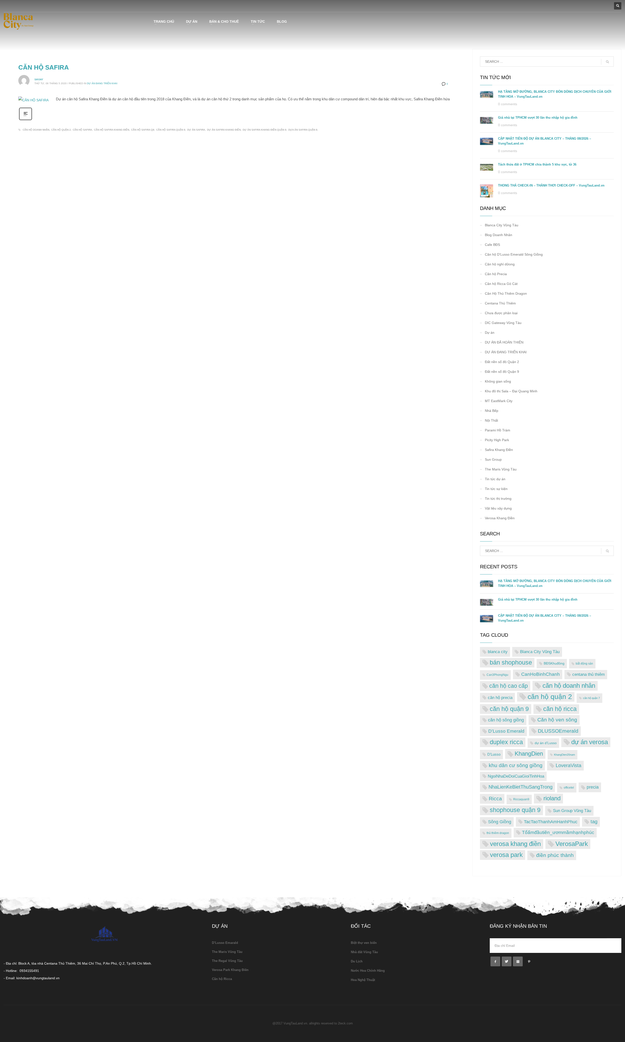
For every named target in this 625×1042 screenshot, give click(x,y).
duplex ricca (506, 742)
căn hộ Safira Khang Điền (111, 129)
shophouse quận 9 (515, 810)
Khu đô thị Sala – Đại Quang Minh (511, 391)
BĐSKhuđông (554, 663)
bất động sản (584, 663)
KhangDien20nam (564, 754)
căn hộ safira (82, 129)
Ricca (495, 798)
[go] (607, 62)
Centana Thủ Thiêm (500, 303)
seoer (38, 79)
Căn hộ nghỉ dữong (500, 264)
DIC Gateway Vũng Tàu (503, 323)
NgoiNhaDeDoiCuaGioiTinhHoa (516, 776)
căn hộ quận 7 (591, 698)
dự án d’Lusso (546, 743)
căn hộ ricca (560, 709)
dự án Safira (196, 129)
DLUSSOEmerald (558, 731)
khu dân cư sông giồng (515, 765)
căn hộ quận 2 (61, 129)
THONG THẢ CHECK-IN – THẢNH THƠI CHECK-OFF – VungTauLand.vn (551, 185)
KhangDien (529, 753)
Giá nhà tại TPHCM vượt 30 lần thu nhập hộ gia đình (537, 117)
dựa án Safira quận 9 (302, 129)
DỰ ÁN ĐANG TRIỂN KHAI (102, 83)
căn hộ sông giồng (506, 720)
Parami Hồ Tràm (497, 430)
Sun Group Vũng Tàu (572, 810)
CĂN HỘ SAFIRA (43, 67)
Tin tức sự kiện (496, 489)
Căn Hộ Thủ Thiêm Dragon (506, 293)
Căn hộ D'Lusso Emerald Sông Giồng (514, 254)
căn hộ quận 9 (509, 708)
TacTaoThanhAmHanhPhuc (550, 821)
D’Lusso (493, 754)
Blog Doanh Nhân (498, 235)
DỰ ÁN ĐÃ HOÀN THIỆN (504, 342)
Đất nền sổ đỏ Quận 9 (502, 372)
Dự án (489, 332)
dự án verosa (589, 742)
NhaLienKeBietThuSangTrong (520, 787)
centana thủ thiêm (588, 674)
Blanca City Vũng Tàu (501, 225)
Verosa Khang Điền (500, 518)
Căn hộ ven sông (557, 719)
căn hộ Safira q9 (142, 129)
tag (594, 821)
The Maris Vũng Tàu (501, 469)
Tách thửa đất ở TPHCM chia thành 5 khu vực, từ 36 (537, 164)
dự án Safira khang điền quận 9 (264, 129)
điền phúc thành (555, 855)
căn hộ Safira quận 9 (170, 129)
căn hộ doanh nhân (36, 129)
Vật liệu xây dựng (498, 508)
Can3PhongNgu (497, 674)
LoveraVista (568, 765)
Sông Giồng (499, 821)
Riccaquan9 (521, 799)
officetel (569, 787)
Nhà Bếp (491, 411)
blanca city (498, 651)
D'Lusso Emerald (506, 731)
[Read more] (25, 120)
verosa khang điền (515, 843)
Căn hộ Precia (496, 274)
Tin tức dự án (495, 479)
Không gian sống (498, 381)
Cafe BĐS (492, 245)
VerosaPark (571, 843)
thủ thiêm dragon (498, 833)
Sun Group (493, 459)
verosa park (506, 854)
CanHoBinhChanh (540, 674)
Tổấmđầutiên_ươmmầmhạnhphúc (558, 832)
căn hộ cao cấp (508, 686)
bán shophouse (511, 662)
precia (593, 787)
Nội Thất (491, 420)
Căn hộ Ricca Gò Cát (501, 284)
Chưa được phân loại (501, 313)
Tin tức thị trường (498, 498)
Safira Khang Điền (499, 450)
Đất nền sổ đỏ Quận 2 (502, 362)
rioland (552, 798)
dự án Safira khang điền (224, 129)
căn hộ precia (500, 697)
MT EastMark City (498, 401)
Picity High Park (497, 440)
